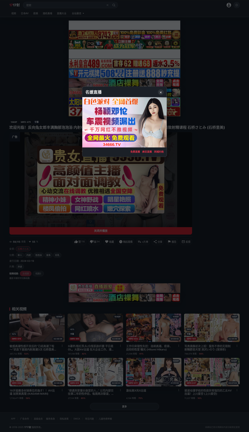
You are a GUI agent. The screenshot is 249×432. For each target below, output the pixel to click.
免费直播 (135, 151)
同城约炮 (159, 151)
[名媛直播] (124, 216)
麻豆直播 (147, 151)
